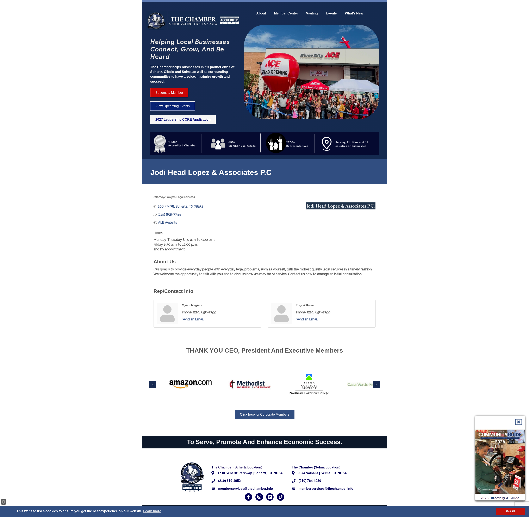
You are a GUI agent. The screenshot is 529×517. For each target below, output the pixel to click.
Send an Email (193, 319)
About (261, 13)
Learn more (152, 511)
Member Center (286, 13)
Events (331, 13)
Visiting (312, 13)
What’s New (354, 13)
